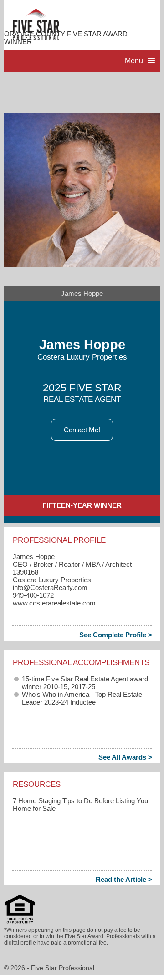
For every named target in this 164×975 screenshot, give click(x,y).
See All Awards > (125, 757)
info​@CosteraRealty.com (50, 587)
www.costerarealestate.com (54, 603)
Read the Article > (124, 879)
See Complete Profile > (115, 635)
